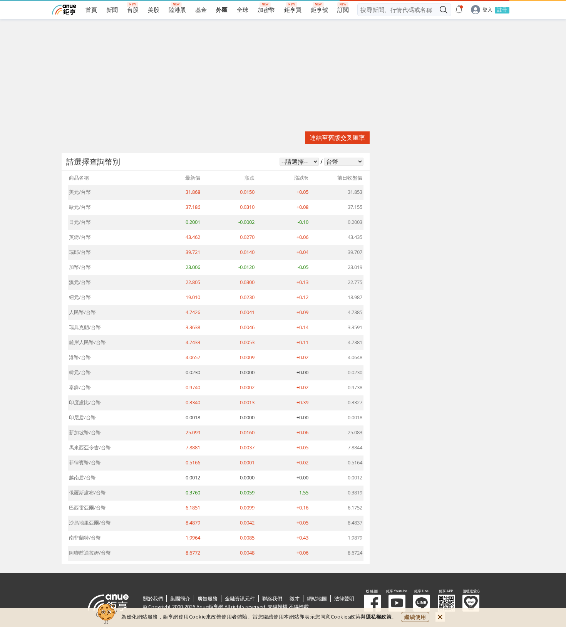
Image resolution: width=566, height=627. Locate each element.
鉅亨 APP (446, 603)
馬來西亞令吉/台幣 (90, 447)
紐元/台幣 (80, 297)
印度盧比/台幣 (85, 402)
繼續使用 (415, 616)
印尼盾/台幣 (82, 417)
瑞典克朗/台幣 (85, 327)
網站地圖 (317, 598)
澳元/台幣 (80, 282)
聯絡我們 (272, 598)
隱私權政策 (379, 616)
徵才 (295, 598)
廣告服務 (208, 598)
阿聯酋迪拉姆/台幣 (90, 552)
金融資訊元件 (240, 598)
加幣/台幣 (80, 267)
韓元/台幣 (80, 372)
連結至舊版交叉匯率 (337, 137)
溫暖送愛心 (470, 603)
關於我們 (153, 598)
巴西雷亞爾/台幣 (87, 507)
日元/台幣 (80, 222)
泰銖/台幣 (80, 387)
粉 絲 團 (372, 603)
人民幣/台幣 (82, 312)
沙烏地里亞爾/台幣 (90, 522)
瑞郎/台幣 (80, 252)
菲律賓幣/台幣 (85, 462)
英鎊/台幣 (80, 237)
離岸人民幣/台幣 (87, 342)
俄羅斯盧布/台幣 (87, 492)
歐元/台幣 (80, 206)
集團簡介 (180, 598)
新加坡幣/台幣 (85, 432)
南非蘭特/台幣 (85, 537)
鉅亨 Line (421, 603)
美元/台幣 (80, 191)
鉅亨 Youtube (396, 603)
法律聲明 (344, 598)
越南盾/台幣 (82, 477)
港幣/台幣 (80, 357)
